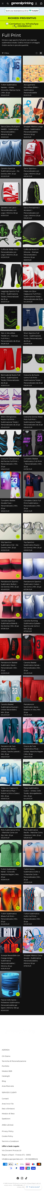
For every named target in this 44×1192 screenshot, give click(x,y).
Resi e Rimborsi (8, 1109)
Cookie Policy (7, 1136)
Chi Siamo (6, 1056)
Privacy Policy (7, 1131)
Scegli (42, 79)
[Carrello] (41, 3)
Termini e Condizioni (10, 1141)
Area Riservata (8, 1086)
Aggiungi (42, 121)
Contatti (5, 1099)
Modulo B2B (7, 1071)
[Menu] (2, 3)
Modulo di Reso (8, 1114)
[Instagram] (22, 1178)
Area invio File (7, 1104)
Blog (4, 1081)
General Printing (13, 1183)
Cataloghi (6, 1076)
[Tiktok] (26, 1178)
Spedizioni (6, 1119)
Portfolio (5, 1066)
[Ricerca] (7, 3)
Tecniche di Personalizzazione (14, 1061)
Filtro (6, 53)
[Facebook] (17, 1178)
